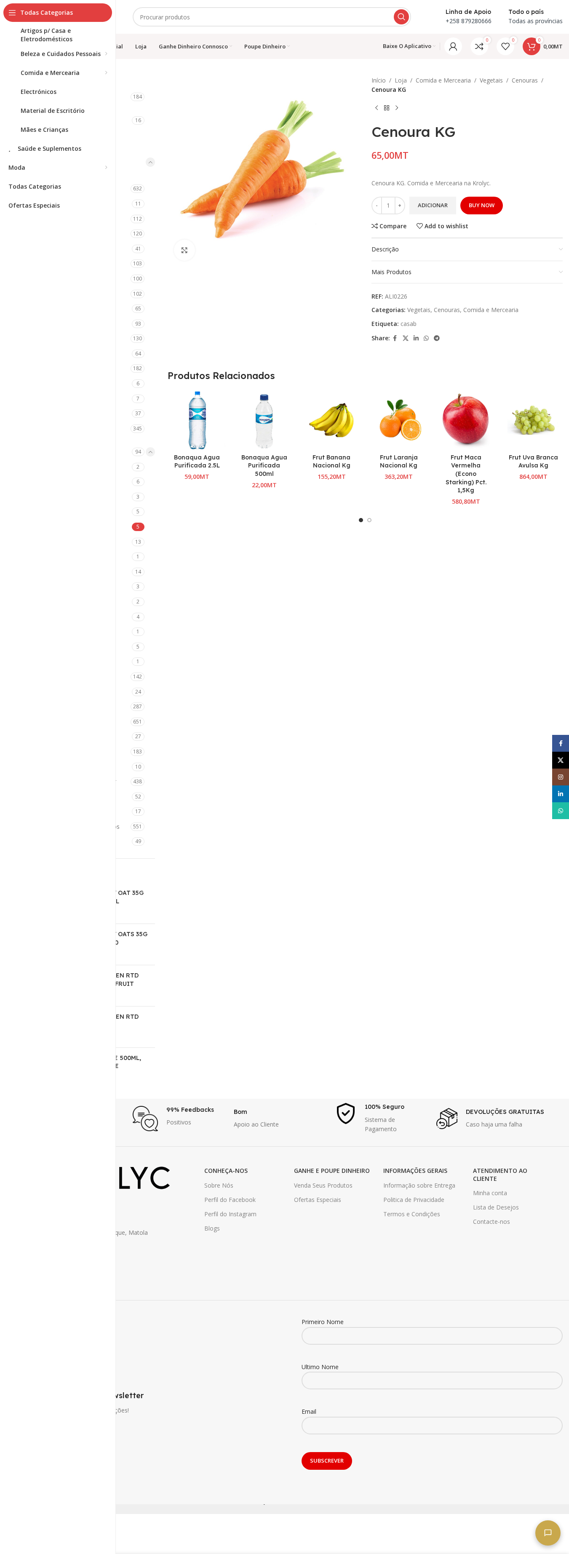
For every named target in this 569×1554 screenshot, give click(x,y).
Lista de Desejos (496, 1207)
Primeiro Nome (323, 1322)
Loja (401, 80)
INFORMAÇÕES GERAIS (415, 1171)
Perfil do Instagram (230, 1214)
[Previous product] (376, 108)
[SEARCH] (401, 16)
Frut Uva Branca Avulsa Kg (533, 462)
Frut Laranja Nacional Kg (399, 462)
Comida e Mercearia (443, 80)
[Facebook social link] (395, 338)
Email (309, 1411)
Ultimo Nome (320, 1367)
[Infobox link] (179, 1118)
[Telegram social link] (436, 338)
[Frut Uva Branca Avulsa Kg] (533, 420)
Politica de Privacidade (413, 1200)
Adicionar (433, 205)
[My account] (453, 46)
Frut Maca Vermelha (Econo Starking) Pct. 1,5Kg (466, 474)
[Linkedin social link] (416, 338)
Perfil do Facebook (230, 1200)
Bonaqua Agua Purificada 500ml (264, 466)
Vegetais (491, 80)
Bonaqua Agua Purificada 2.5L (197, 462)
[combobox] (272, 17)
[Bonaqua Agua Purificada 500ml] (264, 420)
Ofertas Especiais (317, 1200)
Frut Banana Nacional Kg (331, 462)
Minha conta (490, 1193)
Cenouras (525, 80)
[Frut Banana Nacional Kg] (331, 420)
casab (409, 324)
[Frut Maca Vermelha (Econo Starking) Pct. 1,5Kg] (466, 420)
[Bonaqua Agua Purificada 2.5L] (197, 420)
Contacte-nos (491, 1222)
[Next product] (397, 108)
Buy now (481, 205)
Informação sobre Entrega (419, 1185)
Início (378, 80)
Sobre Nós (218, 1185)
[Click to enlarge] (184, 250)
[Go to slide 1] (361, 520)
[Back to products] (387, 108)
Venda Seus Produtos (323, 1185)
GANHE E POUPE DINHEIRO (332, 1171)
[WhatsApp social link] (426, 338)
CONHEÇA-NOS (226, 1171)
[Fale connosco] (548, 1533)
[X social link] (405, 338)
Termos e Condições (411, 1214)
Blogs (212, 1228)
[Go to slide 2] (369, 520)
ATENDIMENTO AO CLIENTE (500, 1174)
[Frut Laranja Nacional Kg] (398, 420)
